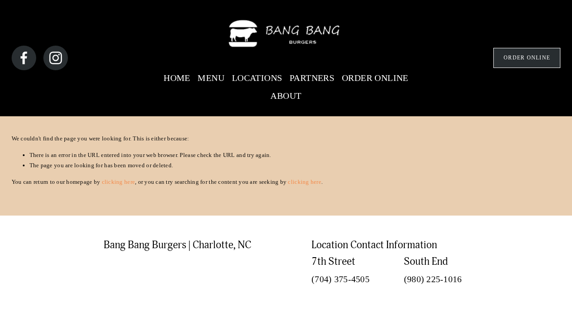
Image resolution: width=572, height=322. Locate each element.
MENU (211, 78)
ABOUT (285, 96)
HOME (177, 78)
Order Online (527, 58)
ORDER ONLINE (375, 78)
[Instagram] (55, 58)
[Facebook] (24, 58)
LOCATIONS (257, 78)
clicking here (118, 181)
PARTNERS (312, 78)
